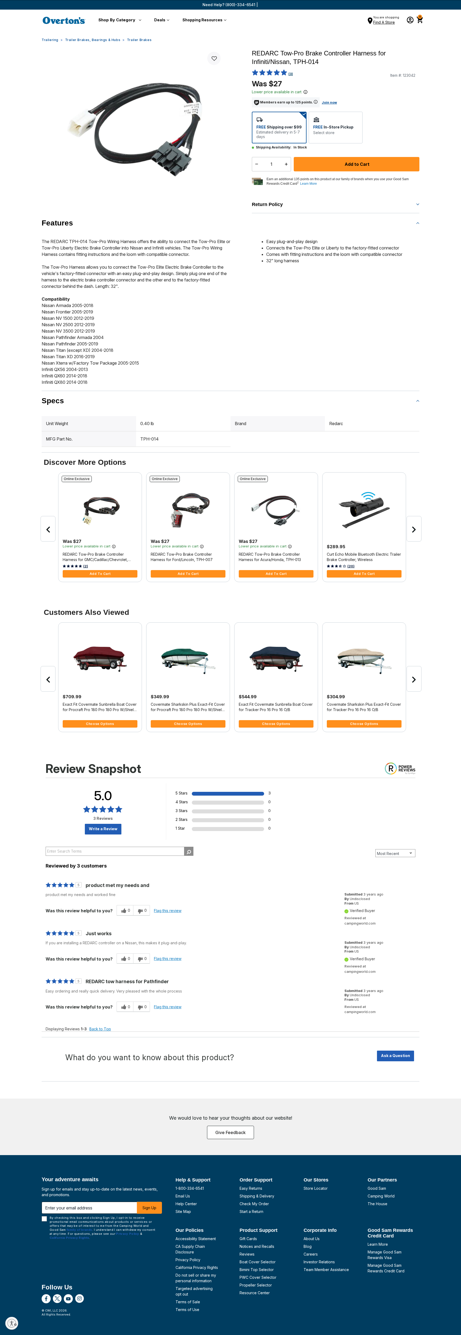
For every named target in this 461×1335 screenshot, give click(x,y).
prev (48, 529)
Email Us (183, 1196)
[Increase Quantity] (287, 164)
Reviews (247, 1254)
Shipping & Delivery (257, 1196)
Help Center (186, 1203)
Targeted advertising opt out (194, 1291)
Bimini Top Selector (257, 1269)
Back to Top (100, 1029)
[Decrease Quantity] (255, 164)
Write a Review (103, 828)
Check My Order (254, 1203)
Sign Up (149, 1207)
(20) (351, 566)
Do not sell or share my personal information (196, 1278)
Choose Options (100, 724)
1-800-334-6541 (190, 1188)
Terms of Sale (188, 1302)
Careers (311, 1254)
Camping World (381, 1196)
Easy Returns (251, 1188)
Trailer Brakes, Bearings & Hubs (93, 40)
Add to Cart (356, 164)
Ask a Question (395, 1055)
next (414, 529)
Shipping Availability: (273, 147)
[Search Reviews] (188, 851)
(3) (290, 74)
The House (377, 1203)
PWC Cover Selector (258, 1277)
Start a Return (251, 1211)
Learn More (378, 1244)
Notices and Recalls (257, 1246)
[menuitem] (119, 20)
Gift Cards (248, 1238)
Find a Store (384, 22)
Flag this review (167, 910)
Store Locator (316, 1188)
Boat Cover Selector (258, 1262)
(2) (85, 566)
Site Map (183, 1211)
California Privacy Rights (197, 1267)
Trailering (50, 40)
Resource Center (255, 1292)
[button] (119, 20)
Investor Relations (319, 1262)
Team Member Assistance (326, 1269)
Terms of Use (187, 1309)
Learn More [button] (308, 183)
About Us (312, 1238)
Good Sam (377, 1188)
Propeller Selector (256, 1285)
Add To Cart (100, 574)
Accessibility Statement (196, 1238)
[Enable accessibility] (11, 1323)
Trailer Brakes (139, 40)
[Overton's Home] (64, 20)
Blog (308, 1246)
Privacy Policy (188, 1259)
